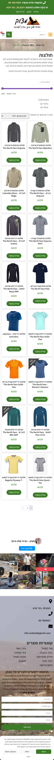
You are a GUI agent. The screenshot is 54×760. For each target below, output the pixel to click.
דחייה (27, 751)
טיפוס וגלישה (46, 665)
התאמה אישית (10, 751)
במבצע (43, 100)
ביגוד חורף (47, 661)
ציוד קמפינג (20, 652)
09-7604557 (44, 620)
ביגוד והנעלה (28, 45)
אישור (43, 751)
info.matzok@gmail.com (37, 633)
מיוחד (44, 107)
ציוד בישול (21, 648)
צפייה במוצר (40, 160)
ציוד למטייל (47, 648)
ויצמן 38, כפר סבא (42, 608)
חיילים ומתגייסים (45, 656)
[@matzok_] (38, 541)
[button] (50, 34)
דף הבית (40, 45)
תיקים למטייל (19, 656)
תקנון (28, 756)
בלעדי (44, 103)
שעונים (22, 661)
